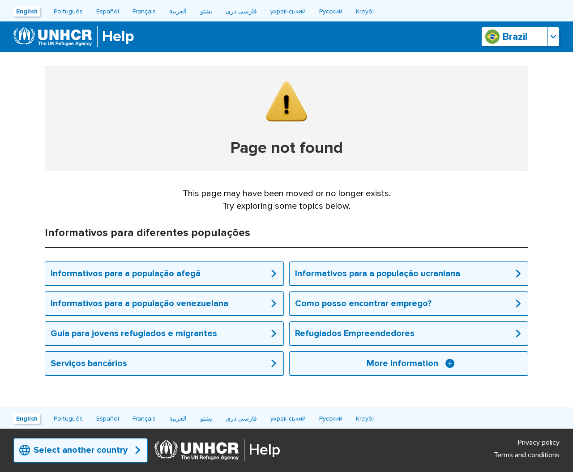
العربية (178, 11)
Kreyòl (365, 11)
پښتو (206, 11)
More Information (402, 363)
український (288, 11)
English (27, 11)
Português (68, 11)
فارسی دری (241, 11)
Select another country (81, 450)
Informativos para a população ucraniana (377, 273)
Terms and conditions (527, 455)
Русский (330, 11)
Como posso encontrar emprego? (363, 303)
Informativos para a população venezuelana (139, 303)
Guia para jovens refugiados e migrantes (134, 333)
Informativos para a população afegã (126, 273)
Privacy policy (539, 442)
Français (144, 11)
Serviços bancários (89, 363)
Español (107, 11)
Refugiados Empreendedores (355, 333)
